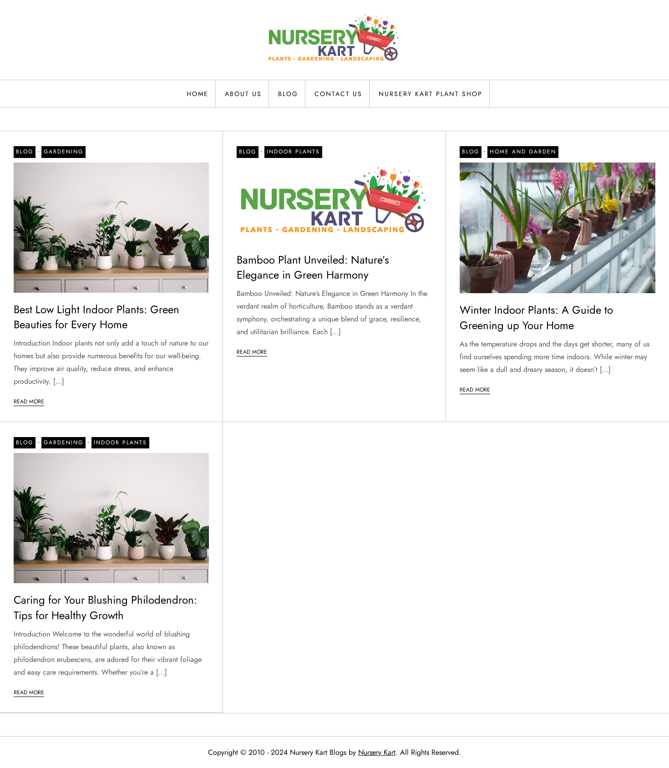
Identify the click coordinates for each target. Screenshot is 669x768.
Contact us (338, 93)
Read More (29, 401)
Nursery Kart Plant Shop (430, 93)
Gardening (63, 151)
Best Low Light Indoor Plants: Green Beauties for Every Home (96, 317)
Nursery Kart (376, 752)
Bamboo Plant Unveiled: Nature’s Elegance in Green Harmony (313, 267)
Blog (288, 93)
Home (197, 93)
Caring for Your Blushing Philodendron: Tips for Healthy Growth (105, 607)
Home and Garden (523, 151)
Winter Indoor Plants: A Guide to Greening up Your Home (536, 317)
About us (243, 93)
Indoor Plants (293, 151)
